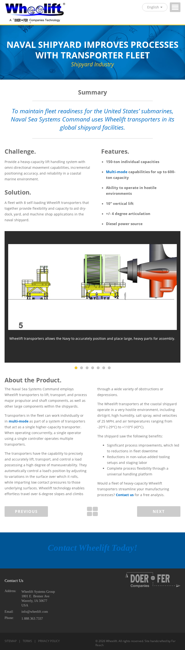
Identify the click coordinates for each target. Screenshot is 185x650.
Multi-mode (116, 171)
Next (159, 511)
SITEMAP (11, 641)
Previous (26, 511)
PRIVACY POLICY (49, 641)
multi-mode (18, 421)
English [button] (153, 7)
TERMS (27, 641)
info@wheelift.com (34, 611)
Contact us (125, 494)
